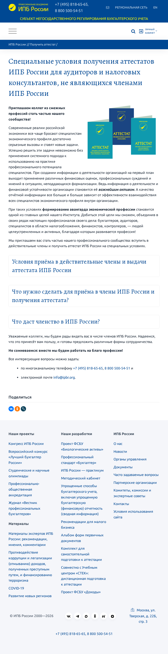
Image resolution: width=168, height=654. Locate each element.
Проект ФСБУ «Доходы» (81, 592)
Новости (120, 451)
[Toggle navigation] (13, 31)
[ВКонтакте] (11, 408)
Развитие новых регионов (30, 596)
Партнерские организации (135, 482)
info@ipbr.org (64, 377)
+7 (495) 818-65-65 (88, 368)
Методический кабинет (80, 478)
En (155, 7)
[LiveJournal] (23, 408)
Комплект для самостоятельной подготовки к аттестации (81, 553)
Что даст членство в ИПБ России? (56, 321)
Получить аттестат (43, 44)
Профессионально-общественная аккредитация (24, 489)
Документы (123, 467)
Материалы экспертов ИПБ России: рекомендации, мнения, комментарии (31, 539)
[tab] (84, 265)
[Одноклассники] (17, 408)
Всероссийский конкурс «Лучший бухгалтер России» (28, 457)
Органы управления (130, 459)
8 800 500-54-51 (69, 10)
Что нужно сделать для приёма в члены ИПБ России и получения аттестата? (83, 295)
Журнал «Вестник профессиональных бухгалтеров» (24, 508)
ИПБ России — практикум (82, 470)
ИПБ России (17, 44)
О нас (118, 444)
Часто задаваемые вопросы (136, 475)
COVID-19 (16, 588)
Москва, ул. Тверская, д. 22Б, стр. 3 (143, 615)
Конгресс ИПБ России (26, 444)
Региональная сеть (131, 7)
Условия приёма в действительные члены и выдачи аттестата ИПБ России (79, 265)
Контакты (121, 504)
